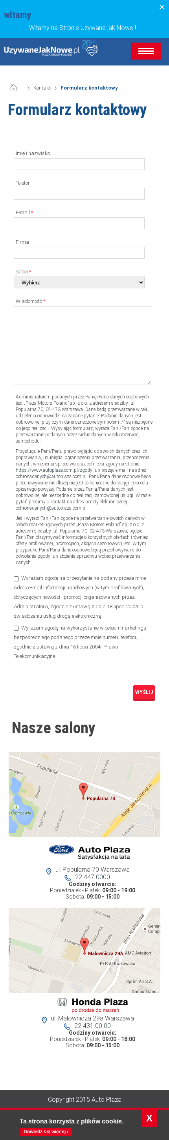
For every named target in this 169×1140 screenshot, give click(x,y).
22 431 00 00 (92, 1026)
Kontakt (42, 88)
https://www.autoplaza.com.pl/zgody (54, 470)
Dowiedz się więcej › (46, 1131)
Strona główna (18, 88)
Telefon (23, 183)
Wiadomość (30, 301)
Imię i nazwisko (33, 153)
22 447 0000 (92, 877)
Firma (22, 242)
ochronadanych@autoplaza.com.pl (51, 476)
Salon (23, 272)
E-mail (24, 212)
